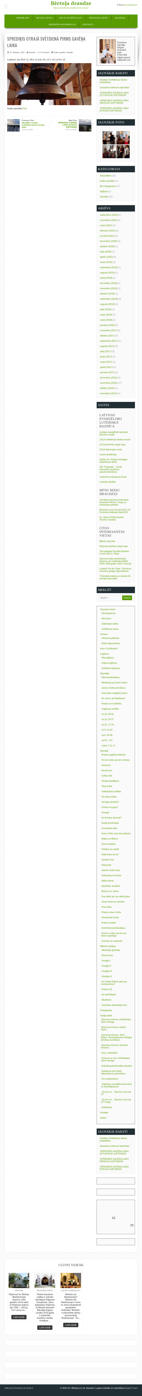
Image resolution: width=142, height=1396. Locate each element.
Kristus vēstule (109, 923)
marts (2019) (106, 278)
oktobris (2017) (107, 335)
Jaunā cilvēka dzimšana (113, 688)
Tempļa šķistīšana (110, 781)
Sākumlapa (22, 18)
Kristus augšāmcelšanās (114, 755)
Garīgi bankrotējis (110, 823)
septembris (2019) (109, 267)
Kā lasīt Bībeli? (109, 994)
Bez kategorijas (107, 186)
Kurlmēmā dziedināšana (113, 928)
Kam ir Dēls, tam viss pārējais (116, 833)
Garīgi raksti (106, 1015)
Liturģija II (106, 966)
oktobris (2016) (107, 388)
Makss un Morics (110, 839)
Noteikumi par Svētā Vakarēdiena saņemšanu (113, 1072)
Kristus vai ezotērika (111, 703)
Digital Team (131, 1388)
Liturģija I (106, 960)
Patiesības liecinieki (111, 875)
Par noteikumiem (110, 1079)
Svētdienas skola (110, 629)
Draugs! (105, 812)
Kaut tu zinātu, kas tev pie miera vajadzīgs (114, 934)
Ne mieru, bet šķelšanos (113, 698)
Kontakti (88, 24)
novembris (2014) (108, 393)
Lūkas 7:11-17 (108, 745)
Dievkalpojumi (109, 613)
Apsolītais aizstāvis (110, 886)
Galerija (120, 18)
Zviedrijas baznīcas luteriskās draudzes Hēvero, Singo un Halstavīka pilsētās (114, 502)
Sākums (8, 1388)
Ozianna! (106, 765)
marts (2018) (106, 320)
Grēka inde (107, 776)
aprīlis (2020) (106, 257)
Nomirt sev (107, 770)
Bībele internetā (107, 541)
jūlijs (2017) (105, 351)
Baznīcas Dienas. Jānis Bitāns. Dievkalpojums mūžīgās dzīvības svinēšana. (116, 1037)
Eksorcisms (107, 955)
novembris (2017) (108, 330)
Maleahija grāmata (111, 950)
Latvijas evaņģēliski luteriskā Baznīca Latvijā (113, 433)
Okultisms (106, 1000)
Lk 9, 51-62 (107, 730)
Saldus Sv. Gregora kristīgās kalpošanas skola (113, 460)
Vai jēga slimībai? (110, 802)
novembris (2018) (108, 288)
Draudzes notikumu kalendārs (114, 87)
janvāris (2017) (107, 372)
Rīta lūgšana (108, 658)
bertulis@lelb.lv (131, 5)
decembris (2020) (108, 241)
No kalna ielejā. (109, 797)
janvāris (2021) (107, 236)
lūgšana (104, 191)
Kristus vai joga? (110, 807)
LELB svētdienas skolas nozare (114, 439)
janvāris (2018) (107, 325)
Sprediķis (104, 673)
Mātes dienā (108, 881)
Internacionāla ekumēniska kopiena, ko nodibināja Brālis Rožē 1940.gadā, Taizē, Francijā (115, 561)
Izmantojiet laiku (109, 828)
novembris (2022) (108, 220)
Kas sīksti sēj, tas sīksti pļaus (116, 896)
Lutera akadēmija (107, 454)
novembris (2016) (108, 383)
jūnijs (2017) (106, 356)
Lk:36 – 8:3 (107, 740)
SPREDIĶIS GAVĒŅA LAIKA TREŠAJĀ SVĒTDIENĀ (114, 101)
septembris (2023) (109, 215)
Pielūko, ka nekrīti (110, 849)
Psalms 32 (107, 989)
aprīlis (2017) (106, 367)
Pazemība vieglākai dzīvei (114, 693)
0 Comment (44, 52)
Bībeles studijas (108, 946)
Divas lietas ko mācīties (113, 902)
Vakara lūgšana (109, 663)
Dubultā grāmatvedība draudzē (117, 1066)
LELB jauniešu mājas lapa (112, 444)
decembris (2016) (108, 377)
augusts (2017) (107, 346)
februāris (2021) (108, 230)
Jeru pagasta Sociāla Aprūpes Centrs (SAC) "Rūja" (114, 552)
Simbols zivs (108, 860)
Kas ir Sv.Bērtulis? (70, 18)
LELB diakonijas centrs (110, 449)
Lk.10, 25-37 (108, 719)
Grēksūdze (107, 1107)
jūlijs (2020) (105, 251)
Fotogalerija (106, 1010)
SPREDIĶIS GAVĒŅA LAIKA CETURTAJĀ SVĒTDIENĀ (114, 94)
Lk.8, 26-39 (107, 735)
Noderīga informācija (62, 24)
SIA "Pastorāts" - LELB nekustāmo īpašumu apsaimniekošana (110, 469)
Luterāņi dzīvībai (107, 482)
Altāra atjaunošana (110, 643)
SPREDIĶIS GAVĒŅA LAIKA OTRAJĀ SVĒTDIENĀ (114, 109)
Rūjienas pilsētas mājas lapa (113, 546)
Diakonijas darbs (110, 624)
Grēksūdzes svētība (111, 791)
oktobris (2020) (107, 246)
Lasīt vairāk (19, 1317)
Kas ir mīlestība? (110, 1053)
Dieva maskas (109, 844)
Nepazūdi (106, 865)
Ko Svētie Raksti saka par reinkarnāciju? (114, 982)
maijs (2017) (106, 362)
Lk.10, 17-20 (108, 724)
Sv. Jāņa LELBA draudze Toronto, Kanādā (111, 518)
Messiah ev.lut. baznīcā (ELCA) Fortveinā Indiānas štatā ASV (114, 511)
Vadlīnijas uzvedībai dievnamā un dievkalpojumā (116, 1085)
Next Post (67, 123)
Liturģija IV (107, 976)
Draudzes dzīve (98, 18)
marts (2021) (106, 225)
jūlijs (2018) (105, 309)
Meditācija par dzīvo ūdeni (114, 682)
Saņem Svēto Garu (111, 870)
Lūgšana (104, 654)
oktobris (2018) (107, 293)
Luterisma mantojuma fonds (113, 477)
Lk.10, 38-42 (108, 714)
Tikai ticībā (107, 786)
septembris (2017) (109, 341)
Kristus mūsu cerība (111, 912)
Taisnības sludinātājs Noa (114, 1005)
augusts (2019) (107, 272)
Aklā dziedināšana (110, 677)
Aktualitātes (44, 18)
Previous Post (33, 123)
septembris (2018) (109, 299)
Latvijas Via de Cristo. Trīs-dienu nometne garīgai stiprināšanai (115, 569)
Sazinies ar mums (23, 1388)
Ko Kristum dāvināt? (111, 818)
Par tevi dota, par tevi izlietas (116, 760)
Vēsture (104, 634)
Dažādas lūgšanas (111, 668)
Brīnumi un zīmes (110, 891)
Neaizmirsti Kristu (110, 917)
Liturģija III (107, 971)
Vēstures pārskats (110, 638)
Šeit (25, 108)
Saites (103, 1118)
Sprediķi (69, 52)
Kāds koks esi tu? (110, 854)
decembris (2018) (108, 283)
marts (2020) (106, 262)
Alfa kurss (106, 618)
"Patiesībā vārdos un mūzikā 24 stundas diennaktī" (114, 577)
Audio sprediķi (59, 52)
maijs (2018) (106, 314)
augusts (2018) (107, 304)
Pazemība (106, 907)
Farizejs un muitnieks (112, 941)
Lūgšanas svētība (110, 709)
